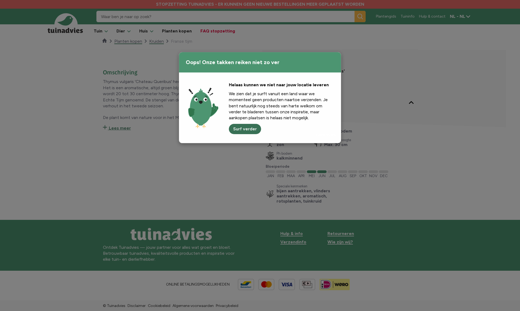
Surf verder (245, 128)
